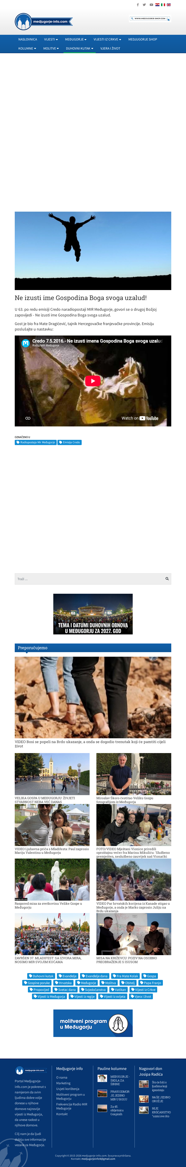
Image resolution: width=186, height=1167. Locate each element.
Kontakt (62, 1114)
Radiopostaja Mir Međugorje (37, 442)
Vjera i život (110, 48)
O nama (61, 1077)
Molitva (110, 983)
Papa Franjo (152, 983)
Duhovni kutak (43, 976)
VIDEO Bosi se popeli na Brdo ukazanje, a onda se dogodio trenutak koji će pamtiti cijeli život (90, 743)
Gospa (151, 976)
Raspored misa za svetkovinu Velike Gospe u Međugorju (48, 905)
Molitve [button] (49, 48)
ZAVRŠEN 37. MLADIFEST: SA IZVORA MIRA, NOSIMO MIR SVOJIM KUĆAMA (48, 960)
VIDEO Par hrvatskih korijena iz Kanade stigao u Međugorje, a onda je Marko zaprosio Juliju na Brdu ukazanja (133, 907)
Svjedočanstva (95, 989)
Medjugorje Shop (142, 39)
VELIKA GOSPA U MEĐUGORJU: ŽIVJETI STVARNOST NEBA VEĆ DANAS (45, 800)
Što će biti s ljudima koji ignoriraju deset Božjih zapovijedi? (160, 1090)
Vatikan (120, 989)
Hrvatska (65, 983)
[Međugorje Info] (44, 21)
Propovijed (41, 989)
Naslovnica (27, 39)
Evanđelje (69, 976)
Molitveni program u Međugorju (70, 1096)
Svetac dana (67, 989)
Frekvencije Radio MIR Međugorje (71, 1106)
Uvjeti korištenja (67, 1089)
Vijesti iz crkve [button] (106, 39)
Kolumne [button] (25, 48)
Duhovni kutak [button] (78, 48)
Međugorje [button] (74, 39)
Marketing (63, 1083)
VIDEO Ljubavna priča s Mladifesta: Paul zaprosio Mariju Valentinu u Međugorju (52, 851)
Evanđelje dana (97, 976)
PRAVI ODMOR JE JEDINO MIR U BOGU (120, 1095)
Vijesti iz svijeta (114, 996)
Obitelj (130, 983)
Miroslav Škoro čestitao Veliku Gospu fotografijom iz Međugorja (124, 800)
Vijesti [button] (49, 39)
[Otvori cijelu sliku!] (93, 250)
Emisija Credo (71, 442)
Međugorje (88, 983)
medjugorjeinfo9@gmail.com (98, 1158)
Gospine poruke (39, 983)
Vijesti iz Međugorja (51, 996)
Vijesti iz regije (84, 996)
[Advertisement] (93, 98)
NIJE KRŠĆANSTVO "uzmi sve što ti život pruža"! (161, 1114)
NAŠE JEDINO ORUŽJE (161, 1099)
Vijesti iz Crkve (145, 989)
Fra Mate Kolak (127, 976)
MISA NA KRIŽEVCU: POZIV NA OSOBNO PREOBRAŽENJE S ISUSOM (126, 960)
